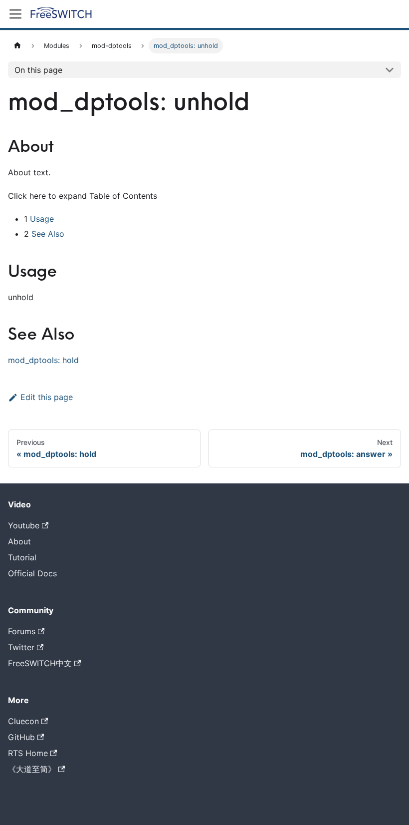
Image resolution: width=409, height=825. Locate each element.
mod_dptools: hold (43, 360)
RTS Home (28, 753)
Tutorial (22, 557)
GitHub (21, 737)
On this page (38, 70)
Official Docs (32, 573)
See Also (47, 234)
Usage (42, 219)
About (19, 541)
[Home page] (17, 45)
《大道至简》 (32, 769)
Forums (21, 631)
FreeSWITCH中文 (40, 663)
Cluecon (23, 721)
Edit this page (46, 397)
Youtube (23, 525)
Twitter (21, 647)
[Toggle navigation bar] (15, 13)
